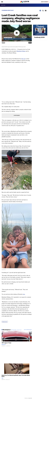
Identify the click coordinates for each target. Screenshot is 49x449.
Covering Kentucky (8, 10)
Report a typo (4, 321)
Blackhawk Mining (21, 51)
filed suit (23, 58)
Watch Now (44, 1)
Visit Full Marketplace (28, 329)
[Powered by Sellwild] (30, 398)
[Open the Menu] (2, 2)
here (24, 294)
